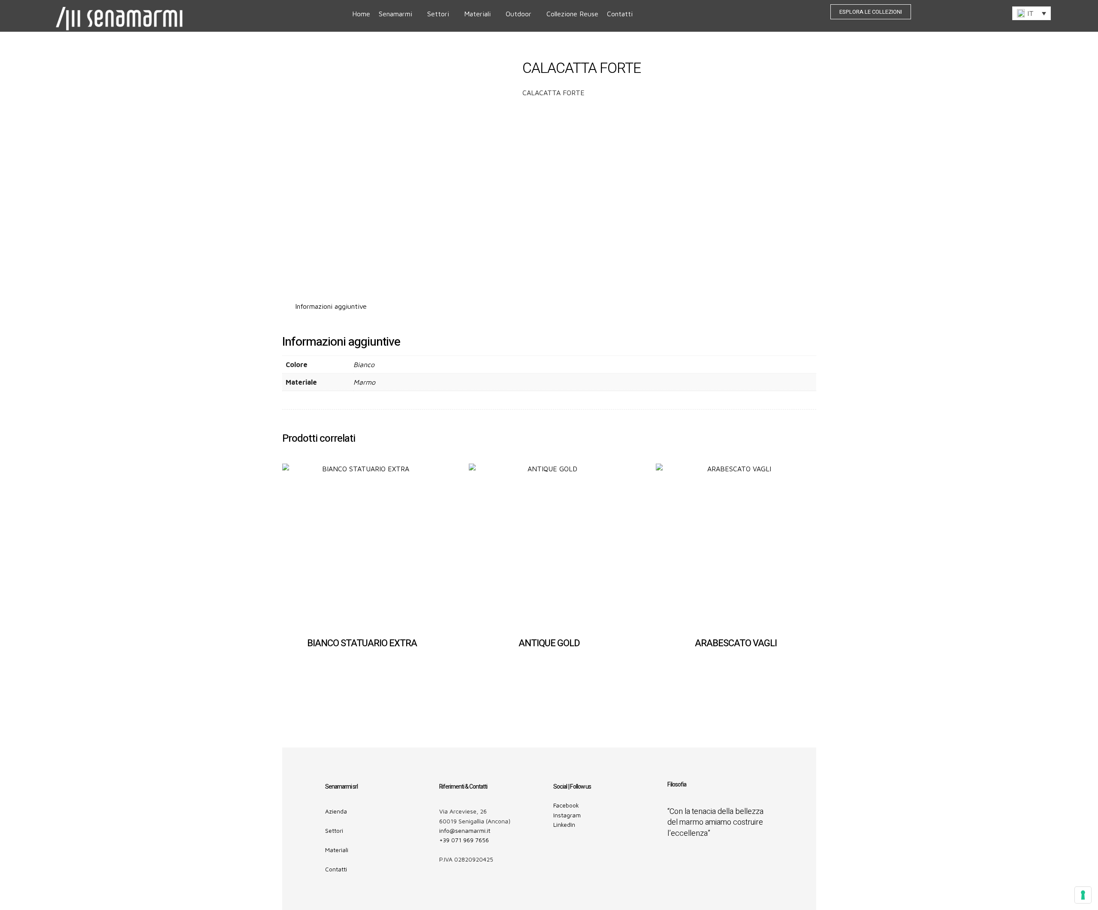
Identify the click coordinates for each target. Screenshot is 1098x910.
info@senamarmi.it (464, 830)
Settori (438, 14)
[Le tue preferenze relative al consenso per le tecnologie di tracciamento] (1083, 895)
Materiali (477, 14)
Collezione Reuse (572, 14)
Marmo (364, 382)
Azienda (336, 811)
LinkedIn (564, 824)
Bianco (363, 364)
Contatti (620, 14)
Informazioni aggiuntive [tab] (331, 306)
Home (361, 14)
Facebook (566, 805)
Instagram (567, 815)
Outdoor (518, 14)
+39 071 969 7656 (464, 840)
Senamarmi (395, 14)
